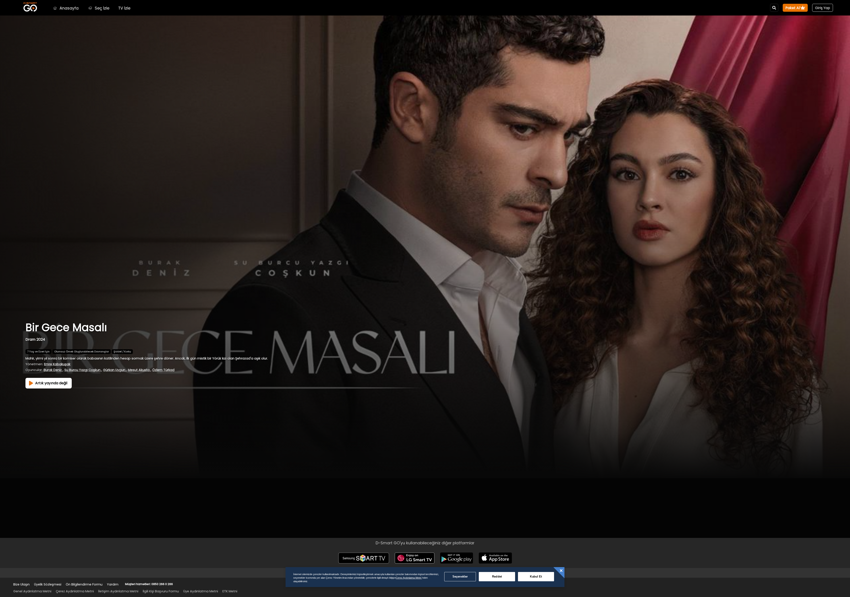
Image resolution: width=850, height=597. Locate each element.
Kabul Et (536, 576)
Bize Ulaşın (21, 584)
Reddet (497, 576)
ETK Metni (229, 591)
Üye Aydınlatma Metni (200, 591)
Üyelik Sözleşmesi (47, 584)
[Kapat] (561, 571)
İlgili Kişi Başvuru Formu (161, 591)
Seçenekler (460, 576)
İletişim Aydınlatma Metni (118, 591)
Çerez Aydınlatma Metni (75, 591)
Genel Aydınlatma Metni (32, 591)
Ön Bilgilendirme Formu (84, 584)
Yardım (112, 584)
